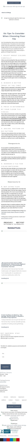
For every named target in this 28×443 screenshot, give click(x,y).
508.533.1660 (3, 382)
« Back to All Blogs (6, 12)
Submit (6, 367)
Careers (14, 403)
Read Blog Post (5, 278)
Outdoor (11, 400)
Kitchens (6, 397)
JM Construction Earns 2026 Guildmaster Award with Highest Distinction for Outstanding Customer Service (13, 264)
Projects (17, 400)
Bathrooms (13, 397)
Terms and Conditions (13, 435)
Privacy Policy (3, 435)
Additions (3, 400)
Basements (21, 397)
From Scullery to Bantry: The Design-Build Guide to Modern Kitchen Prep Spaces (12, 316)
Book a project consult (6, 218)
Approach (24, 400)
